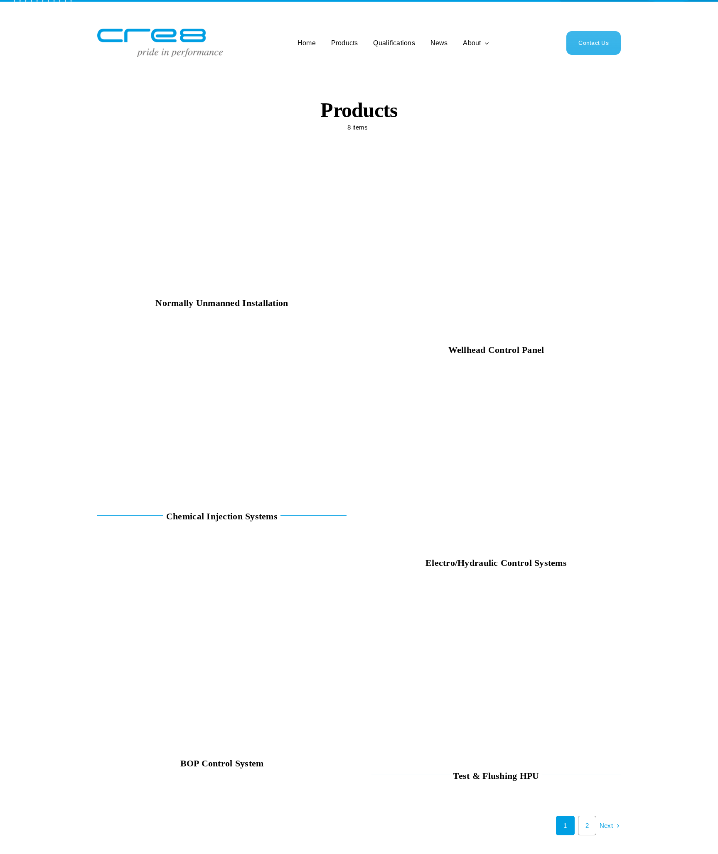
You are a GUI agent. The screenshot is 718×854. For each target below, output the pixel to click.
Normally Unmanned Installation (221, 303)
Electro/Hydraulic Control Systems (496, 563)
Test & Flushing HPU (496, 776)
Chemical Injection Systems (222, 516)
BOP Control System (222, 763)
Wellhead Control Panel (496, 350)
